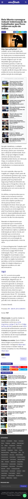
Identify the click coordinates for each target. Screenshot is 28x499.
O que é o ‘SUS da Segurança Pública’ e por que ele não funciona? (16, 134)
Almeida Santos (4, 464)
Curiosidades (9, 440)
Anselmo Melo (13, 464)
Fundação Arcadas (15, 468)
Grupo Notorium (4, 454)
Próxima (23, 358)
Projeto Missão (11, 475)
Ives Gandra (12, 471)
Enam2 (8, 468)
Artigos (15, 440)
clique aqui (21, 344)
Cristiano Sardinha (21, 457)
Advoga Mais (20, 461)
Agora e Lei (3, 447)
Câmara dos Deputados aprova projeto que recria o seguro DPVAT (17, 122)
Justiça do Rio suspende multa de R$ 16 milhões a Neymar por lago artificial (16, 96)
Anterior (4, 357)
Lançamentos (12, 445)
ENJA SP (3, 468)
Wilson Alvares (14, 452)
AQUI (25, 326)
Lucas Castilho (12, 473)
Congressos (10, 450)
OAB (2, 461)
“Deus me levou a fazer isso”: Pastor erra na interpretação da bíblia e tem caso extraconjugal (16, 83)
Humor (9, 447)
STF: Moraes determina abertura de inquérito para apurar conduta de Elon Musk (17, 128)
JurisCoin (19, 471)
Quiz (20, 452)
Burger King (19, 464)
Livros (14, 447)
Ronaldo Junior (19, 475)
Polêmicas (8, 443)
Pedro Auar (19, 445)
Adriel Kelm (13, 461)
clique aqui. (5, 351)
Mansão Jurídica (21, 459)
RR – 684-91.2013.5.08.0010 (16, 309)
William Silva (9, 477)
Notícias (7, 354)
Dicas (2, 443)
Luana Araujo (4, 473)
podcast (13, 443)
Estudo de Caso (20, 443)
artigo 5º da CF (14, 324)
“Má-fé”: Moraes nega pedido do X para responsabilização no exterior (15, 115)
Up (23, 452)
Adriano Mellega (19, 454)
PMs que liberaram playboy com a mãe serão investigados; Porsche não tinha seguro (17, 109)
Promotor (7, 461)
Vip (2, 445)
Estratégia (19, 447)
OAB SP (18, 473)
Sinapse (3, 477)
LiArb (24, 471)
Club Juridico (19, 466)
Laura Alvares (13, 459)
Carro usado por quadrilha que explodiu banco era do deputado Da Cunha (17, 139)
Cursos (20, 450)
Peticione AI (3, 475)
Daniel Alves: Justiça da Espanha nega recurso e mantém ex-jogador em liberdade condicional (16, 90)
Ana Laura (12, 454)
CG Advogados (4, 466)
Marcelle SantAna (5, 452)
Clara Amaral (12, 466)
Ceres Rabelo (12, 457)
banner (15, 477)
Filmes (16, 450)
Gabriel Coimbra (4, 471)
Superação (3, 450)
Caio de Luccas (4, 457)
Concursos (21, 440)
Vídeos (6, 445)
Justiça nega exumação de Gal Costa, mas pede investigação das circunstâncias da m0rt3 (17, 102)
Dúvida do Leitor (4, 459)
